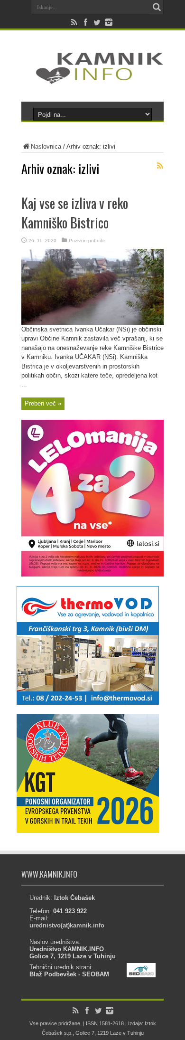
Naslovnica (46, 146)
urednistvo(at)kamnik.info (66, 925)
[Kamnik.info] (92, 77)
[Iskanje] (156, 7)
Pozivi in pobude (87, 240)
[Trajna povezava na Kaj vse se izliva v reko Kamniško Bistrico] (92, 322)
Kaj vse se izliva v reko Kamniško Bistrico (74, 212)
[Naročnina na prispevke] (160, 166)
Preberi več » (43, 403)
